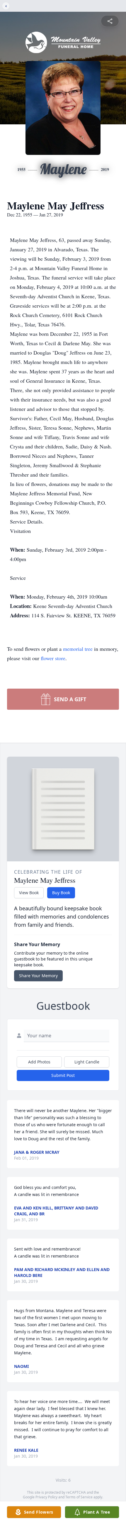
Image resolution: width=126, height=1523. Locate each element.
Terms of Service (79, 1497)
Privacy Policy (46, 1497)
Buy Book (61, 892)
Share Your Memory (38, 975)
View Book (29, 892)
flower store (53, 658)
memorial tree (78, 648)
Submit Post (63, 1075)
